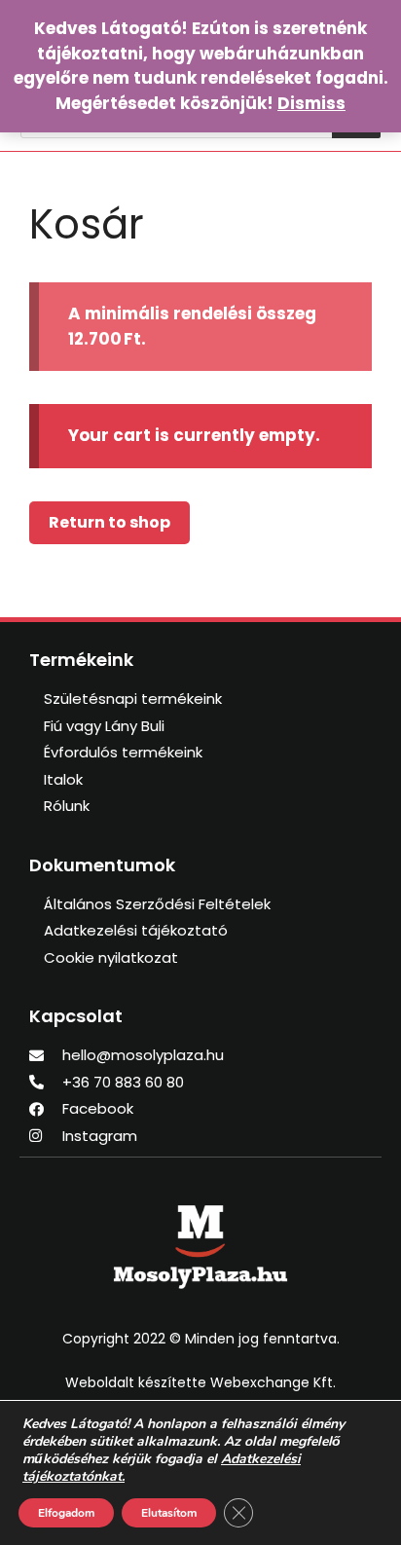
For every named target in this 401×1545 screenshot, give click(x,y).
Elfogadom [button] (66, 1513)
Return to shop (109, 522)
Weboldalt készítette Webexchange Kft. (200, 1382)
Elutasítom (169, 1513)
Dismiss (311, 103)
